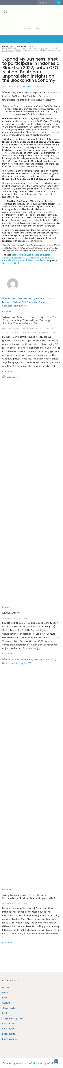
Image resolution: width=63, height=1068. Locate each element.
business (39, 86)
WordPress (21, 1063)
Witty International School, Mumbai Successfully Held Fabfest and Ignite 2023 (28, 897)
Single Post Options (12, 1018)
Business (27, 86)
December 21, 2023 (12, 904)
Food (4, 997)
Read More (8, 942)
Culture (6, 1002)
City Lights (15, 263)
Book (4, 1013)
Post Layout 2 (9, 1028)
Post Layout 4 (9, 1039)
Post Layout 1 (9, 1023)
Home (5, 987)
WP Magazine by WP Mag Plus (44, 1063)
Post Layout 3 (9, 1033)
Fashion (6, 992)
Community (8, 1008)
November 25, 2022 (12, 86)
